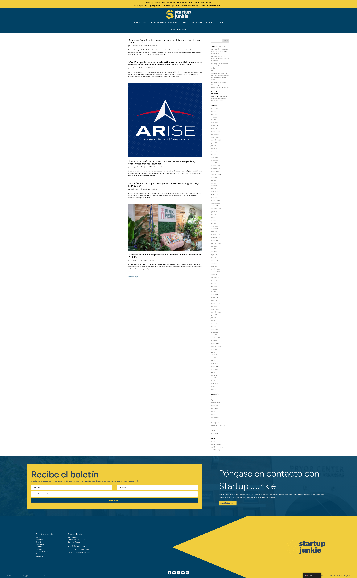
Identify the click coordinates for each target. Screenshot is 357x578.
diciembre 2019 (215, 338)
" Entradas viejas (133, 277)
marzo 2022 (214, 260)
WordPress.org (215, 450)
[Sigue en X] (178, 572)
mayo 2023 (214, 220)
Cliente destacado (216, 403)
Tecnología (214, 431)
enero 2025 (214, 163)
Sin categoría (214, 433)
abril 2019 (213, 361)
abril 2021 (213, 292)
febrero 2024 (214, 194)
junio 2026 (214, 114)
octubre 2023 (215, 206)
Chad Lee (213, 96)
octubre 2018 (215, 366)
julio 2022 (213, 249)
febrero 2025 (214, 160)
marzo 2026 (214, 123)
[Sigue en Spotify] (187, 572)
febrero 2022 (214, 263)
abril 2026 (213, 120)
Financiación (214, 405)
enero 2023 (214, 232)
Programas (172, 22)
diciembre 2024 (215, 166)
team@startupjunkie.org (77, 546)
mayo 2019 (214, 358)
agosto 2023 (214, 212)
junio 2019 (214, 355)
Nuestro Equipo (140, 22)
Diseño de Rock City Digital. (343, 576)
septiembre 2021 (216, 277)
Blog (153, 260)
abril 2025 (213, 154)
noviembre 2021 (215, 272)
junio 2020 (214, 320)
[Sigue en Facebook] (169, 572)
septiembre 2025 (216, 140)
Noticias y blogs (42, 551)
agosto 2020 (214, 315)
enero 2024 (214, 197)
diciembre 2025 (215, 131)
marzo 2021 (214, 295)
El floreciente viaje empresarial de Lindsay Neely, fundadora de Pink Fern (164, 255)
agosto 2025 (214, 143)
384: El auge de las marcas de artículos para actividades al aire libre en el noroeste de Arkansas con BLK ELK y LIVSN (165, 63)
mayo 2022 (214, 255)
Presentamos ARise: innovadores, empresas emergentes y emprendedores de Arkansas (162, 162)
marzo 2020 (214, 329)
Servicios (39, 542)
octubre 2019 (215, 343)
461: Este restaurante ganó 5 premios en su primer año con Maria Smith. (220, 58)
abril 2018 (213, 381)
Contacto (219, 22)
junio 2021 (214, 286)
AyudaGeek (134, 46)
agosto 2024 (214, 177)
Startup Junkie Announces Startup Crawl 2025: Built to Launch (219, 99)
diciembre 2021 (215, 269)
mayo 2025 (214, 151)
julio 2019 (213, 352)
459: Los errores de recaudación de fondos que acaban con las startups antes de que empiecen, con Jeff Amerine (220, 75)
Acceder (213, 441)
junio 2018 (214, 375)
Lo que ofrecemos (157, 22)
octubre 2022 (215, 240)
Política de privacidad (326, 576)
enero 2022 (214, 266)
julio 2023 (213, 214)
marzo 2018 (214, 383)
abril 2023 (213, 223)
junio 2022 (214, 252)
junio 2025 (214, 148)
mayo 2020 (214, 323)
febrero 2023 (214, 229)
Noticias (213, 411)
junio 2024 (214, 183)
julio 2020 (213, 318)
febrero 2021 (214, 298)
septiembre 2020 (216, 312)
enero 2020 (214, 335)
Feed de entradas (216, 444)
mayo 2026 (214, 117)
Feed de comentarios (217, 447)
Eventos (191, 22)
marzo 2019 (214, 363)
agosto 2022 (214, 246)
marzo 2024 (214, 191)
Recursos (208, 22)
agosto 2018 (214, 369)
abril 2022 (213, 257)
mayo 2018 (214, 378)
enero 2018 (214, 389)
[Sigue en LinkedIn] (174, 572)
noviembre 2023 (215, 203)
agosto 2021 (214, 280)
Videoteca (39, 554)
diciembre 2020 (215, 303)
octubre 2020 (215, 309)
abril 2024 (213, 189)
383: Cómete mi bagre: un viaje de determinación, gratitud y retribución (163, 184)
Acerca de (39, 540)
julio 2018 (213, 372)
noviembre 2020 (215, 306)
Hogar (38, 537)
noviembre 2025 (215, 134)
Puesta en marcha (216, 420)
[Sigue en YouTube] (183, 572)
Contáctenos (226, 503)
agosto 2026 (214, 108)
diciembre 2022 (215, 234)
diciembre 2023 (215, 200)
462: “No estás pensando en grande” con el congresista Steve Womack (219, 51)
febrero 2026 (214, 126)
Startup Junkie (135, 167)
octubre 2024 (215, 171)
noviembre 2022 (215, 237)
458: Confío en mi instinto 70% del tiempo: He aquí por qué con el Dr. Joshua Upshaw (220, 85)
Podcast (199, 22)
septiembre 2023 (216, 209)
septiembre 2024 (216, 174)
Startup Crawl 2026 (178, 29)
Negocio (213, 400)
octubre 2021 (215, 275)
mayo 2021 (214, 289)
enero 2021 (214, 300)
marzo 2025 (214, 157)
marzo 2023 (214, 226)
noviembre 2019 (215, 340)
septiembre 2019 (216, 346)
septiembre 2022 (216, 243)
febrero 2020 (214, 332)
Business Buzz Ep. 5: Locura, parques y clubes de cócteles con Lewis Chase (164, 41)
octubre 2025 (215, 137)
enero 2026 (214, 128)
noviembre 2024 (215, 169)
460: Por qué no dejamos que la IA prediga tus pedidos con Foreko (219, 66)
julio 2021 (213, 283)
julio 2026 (213, 111)
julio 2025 (213, 146)
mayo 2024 (214, 186)
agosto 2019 (214, 349)
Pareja (183, 22)
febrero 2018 (214, 386)
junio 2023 (214, 217)
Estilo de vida (214, 408)
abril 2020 (213, 326)
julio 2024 (213, 180)
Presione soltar (158, 167)
